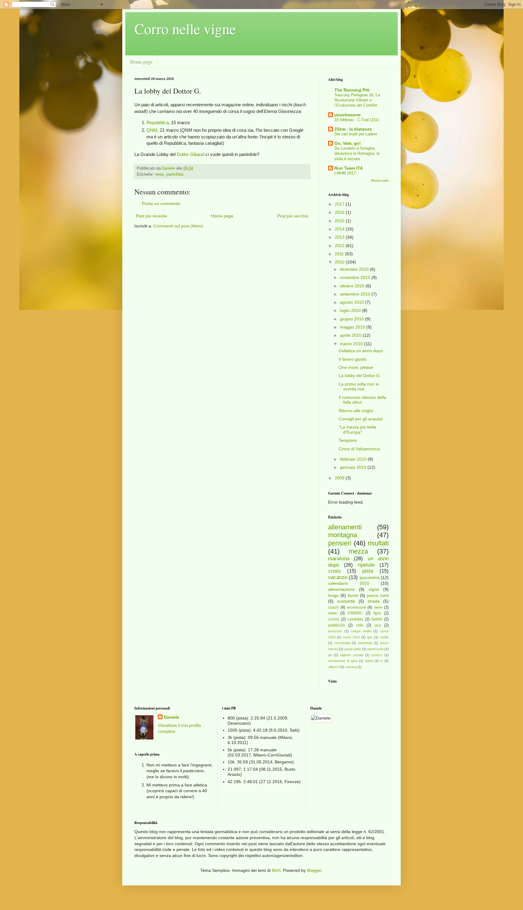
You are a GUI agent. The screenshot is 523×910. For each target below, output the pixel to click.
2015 (340, 220)
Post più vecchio (292, 215)
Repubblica (157, 122)
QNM (151, 130)
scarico (376, 655)
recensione (356, 607)
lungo (333, 595)
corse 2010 (351, 637)
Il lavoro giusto (353, 359)
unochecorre (347, 114)
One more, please (356, 367)
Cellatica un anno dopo (361, 350)
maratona (338, 558)
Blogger (314, 870)
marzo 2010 (352, 343)
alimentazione (341, 589)
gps (370, 637)
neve (378, 607)
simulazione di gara (342, 661)
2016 (340, 212)
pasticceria (375, 649)
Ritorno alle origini (356, 410)
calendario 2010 (348, 583)
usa (377, 625)
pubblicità (336, 625)
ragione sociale (351, 655)
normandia (342, 643)
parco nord (378, 595)
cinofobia (355, 619)
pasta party (352, 649)
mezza (358, 551)
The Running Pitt (352, 90)
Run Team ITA (348, 168)
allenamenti (345, 527)
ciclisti (333, 619)
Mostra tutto (380, 180)
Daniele (171, 717)
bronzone (335, 631)
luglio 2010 (351, 310)
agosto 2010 (352, 302)
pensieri (339, 543)
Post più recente (151, 215)
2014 (340, 229)
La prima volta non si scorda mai (359, 387)
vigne (374, 589)
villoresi (333, 667)
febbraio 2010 (354, 459)
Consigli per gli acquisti (361, 418)
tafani (369, 661)
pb (330, 655)
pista (367, 571)
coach (333, 607)
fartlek (376, 619)
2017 (340, 204)
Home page (141, 61)
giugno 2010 (352, 318)
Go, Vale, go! (347, 143)
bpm (377, 613)
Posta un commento (161, 203)
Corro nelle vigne (185, 28)
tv (381, 661)
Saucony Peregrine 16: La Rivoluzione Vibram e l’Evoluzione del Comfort (357, 100)
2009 (340, 477)
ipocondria (370, 577)
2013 (340, 237)
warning (351, 667)
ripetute (366, 565)
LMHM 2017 (345, 173)
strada (373, 601)
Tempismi (348, 440)
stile (359, 625)
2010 (340, 262)
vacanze (337, 577)
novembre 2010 (355, 277)
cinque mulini (361, 631)
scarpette (346, 601)
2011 (340, 253)
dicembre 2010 (355, 269)
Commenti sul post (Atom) (178, 225)
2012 (340, 245)
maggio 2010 (353, 327)
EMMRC (355, 613)
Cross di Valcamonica (359, 448)
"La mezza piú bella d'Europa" (357, 430)
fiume (353, 595)
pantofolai (174, 174)
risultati (378, 543)
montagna (342, 535)
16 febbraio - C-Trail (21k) (356, 119)
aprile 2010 (351, 335)
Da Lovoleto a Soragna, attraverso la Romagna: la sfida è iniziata (357, 153)
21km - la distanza (353, 129)
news (159, 174)
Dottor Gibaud (190, 154)
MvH (276, 870)
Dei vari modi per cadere (355, 134)
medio (384, 637)
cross (334, 571)
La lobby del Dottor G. (360, 375)
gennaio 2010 (353, 467)
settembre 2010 (355, 294)
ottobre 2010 (353, 285)
